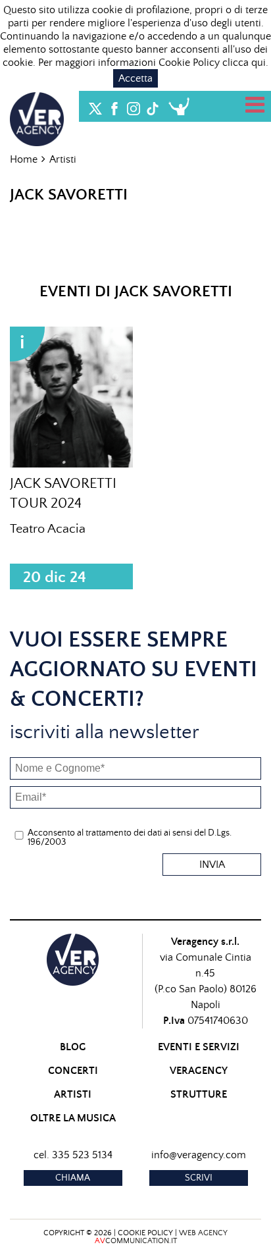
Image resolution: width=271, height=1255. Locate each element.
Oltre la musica (73, 1118)
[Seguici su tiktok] (152, 105)
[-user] (178, 106)
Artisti (62, 159)
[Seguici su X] (95, 105)
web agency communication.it (161, 1237)
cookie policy (145, 1233)
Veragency (199, 1071)
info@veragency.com (198, 1155)
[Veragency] (37, 117)
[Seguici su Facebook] (114, 105)
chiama (72, 1178)
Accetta (135, 78)
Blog (73, 1047)
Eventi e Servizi (198, 1047)
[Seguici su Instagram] (133, 105)
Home (23, 159)
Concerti (73, 1071)
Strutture (198, 1094)
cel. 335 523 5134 (73, 1155)
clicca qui (244, 62)
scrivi (198, 1178)
